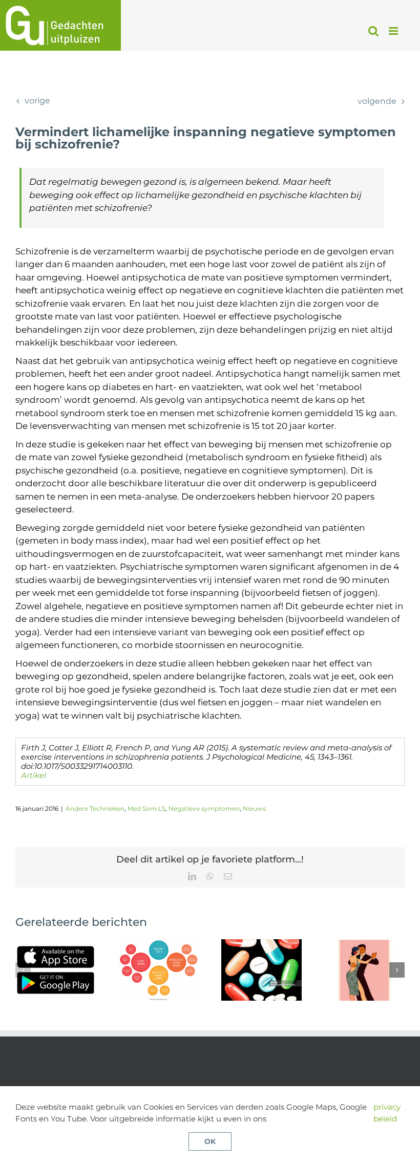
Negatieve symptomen (204, 808)
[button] (23, 970)
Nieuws (254, 808)
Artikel (33, 775)
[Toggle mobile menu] (394, 31)
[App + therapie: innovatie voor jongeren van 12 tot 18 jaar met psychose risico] (55, 944)
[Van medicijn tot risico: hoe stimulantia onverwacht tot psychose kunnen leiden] (261, 944)
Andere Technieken (95, 808)
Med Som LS (146, 808)
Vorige (37, 100)
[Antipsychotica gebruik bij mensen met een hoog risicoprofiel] (364, 944)
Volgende (377, 101)
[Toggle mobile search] (373, 31)
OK (210, 1141)
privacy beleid (387, 1113)
